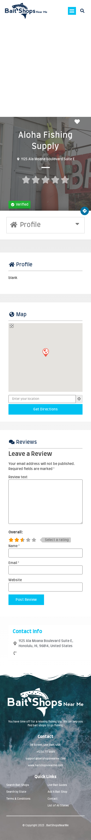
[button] (72, 11)
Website (15, 580)
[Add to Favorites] (78, 122)
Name (13, 546)
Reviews (26, 442)
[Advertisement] (45, 69)
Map (21, 314)
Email (13, 563)
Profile (24, 264)
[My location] (79, 399)
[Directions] (84, 211)
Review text (18, 477)
